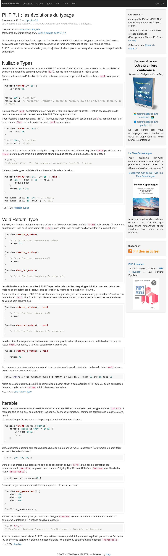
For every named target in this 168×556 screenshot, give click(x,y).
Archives (27, 3)
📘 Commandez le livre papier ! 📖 (146, 123)
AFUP (74, 3)
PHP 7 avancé (136, 264)
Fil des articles (146, 251)
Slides (39, 3)
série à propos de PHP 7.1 (52, 32)
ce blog (132, 40)
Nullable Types (21, 207)
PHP (57, 3)
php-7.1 (34, 20)
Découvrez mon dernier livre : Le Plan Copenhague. (146, 174)
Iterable (18, 544)
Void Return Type (23, 391)
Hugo (108, 554)
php (27, 20)
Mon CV (159, 3)
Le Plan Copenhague (140, 153)
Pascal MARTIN (10, 3)
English (65, 3)
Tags (49, 3)
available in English (30, 29)
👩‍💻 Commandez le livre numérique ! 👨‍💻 (146, 115)
